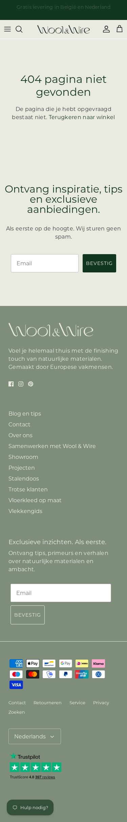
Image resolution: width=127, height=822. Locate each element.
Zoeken (16, 712)
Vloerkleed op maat (35, 500)
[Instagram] (20, 383)
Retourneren (48, 702)
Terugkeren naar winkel (82, 117)
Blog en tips (24, 413)
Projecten (21, 468)
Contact (19, 424)
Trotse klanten (28, 489)
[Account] (104, 29)
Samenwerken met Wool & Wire (52, 446)
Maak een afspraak (40, 9)
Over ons (20, 435)
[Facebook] (11, 383)
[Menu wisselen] (7, 29)
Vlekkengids (25, 511)
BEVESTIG (99, 263)
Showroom (23, 457)
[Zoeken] (22, 29)
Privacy (101, 702)
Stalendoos (23, 478)
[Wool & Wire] (63, 29)
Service (77, 702)
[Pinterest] (30, 383)
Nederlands (30, 736)
